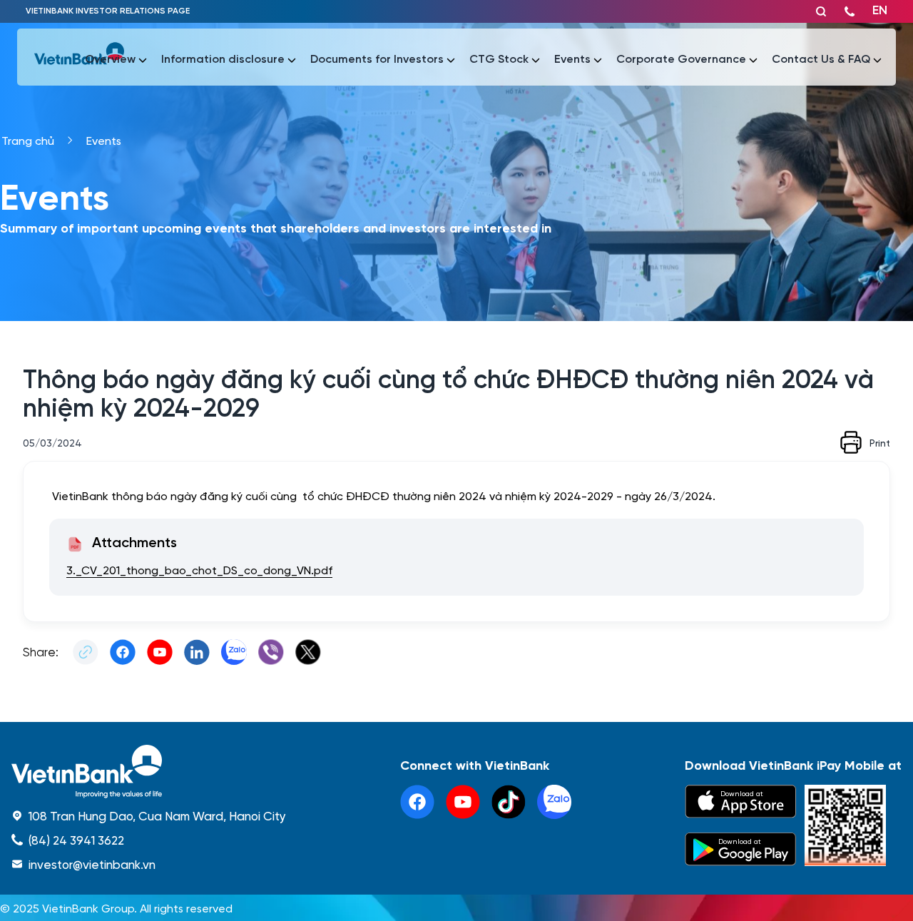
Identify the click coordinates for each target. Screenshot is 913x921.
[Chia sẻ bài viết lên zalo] (234, 652)
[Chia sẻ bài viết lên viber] (271, 652)
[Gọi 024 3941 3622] (849, 11)
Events (103, 140)
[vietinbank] (79, 57)
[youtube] (463, 802)
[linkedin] (554, 802)
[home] (148, 771)
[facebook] (417, 802)
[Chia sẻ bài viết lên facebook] (123, 652)
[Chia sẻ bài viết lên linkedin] (197, 652)
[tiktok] (508, 802)
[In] (851, 442)
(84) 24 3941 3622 (76, 840)
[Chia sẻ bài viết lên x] (308, 652)
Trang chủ (27, 140)
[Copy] (85, 652)
